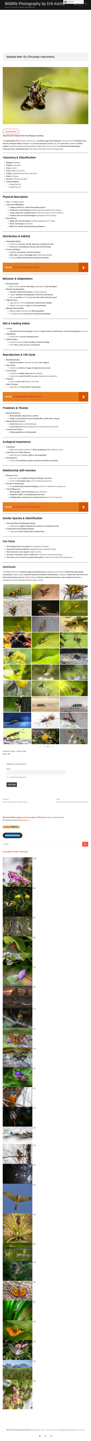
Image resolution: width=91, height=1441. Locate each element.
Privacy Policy (81, 1430)
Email (8, 769)
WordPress (54, 1430)
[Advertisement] (45, 27)
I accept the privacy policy (17, 777)
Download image (11, 132)
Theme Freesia (45, 1430)
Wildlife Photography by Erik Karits (35, 3)
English (70, 2)
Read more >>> (24, 820)
